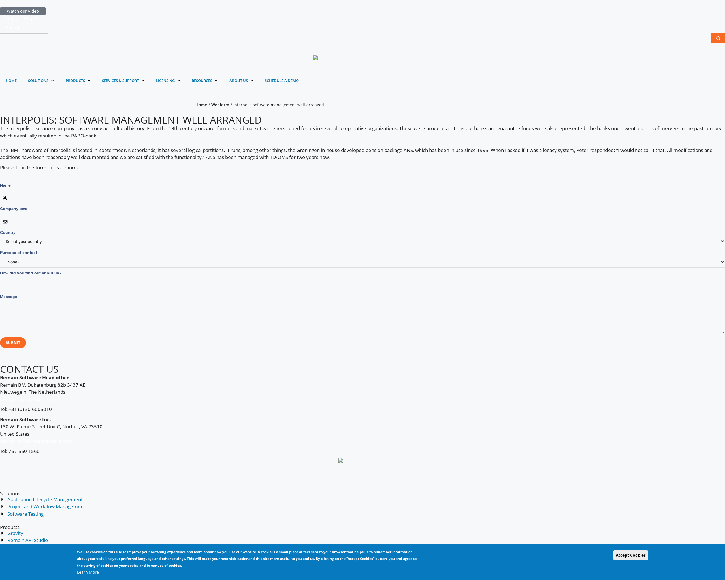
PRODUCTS (75, 80)
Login (11, 18)
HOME (11, 80)
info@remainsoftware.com (29, 399)
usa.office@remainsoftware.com (36, 441)
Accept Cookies (631, 555)
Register (32, 18)
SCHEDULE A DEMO (282, 80)
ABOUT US (238, 80)
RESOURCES (202, 80)
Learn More (88, 572)
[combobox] (24, 38)
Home (201, 104)
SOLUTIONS (38, 80)
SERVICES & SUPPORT (120, 80)
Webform (220, 104)
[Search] (718, 38)
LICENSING (165, 80)
